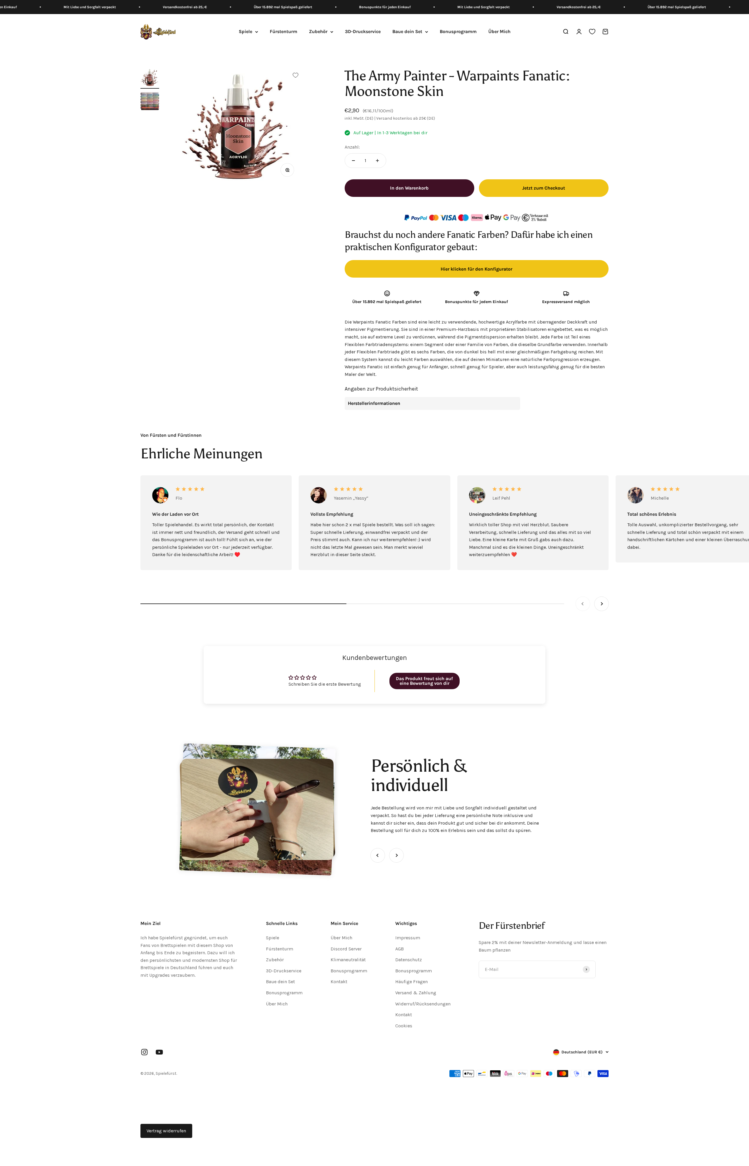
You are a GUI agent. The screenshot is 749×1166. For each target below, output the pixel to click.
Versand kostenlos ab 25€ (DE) (405, 118)
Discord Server (346, 949)
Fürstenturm (283, 32)
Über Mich (499, 32)
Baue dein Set (407, 32)
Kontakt (339, 981)
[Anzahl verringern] (353, 161)
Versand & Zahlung (415, 992)
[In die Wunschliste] (295, 75)
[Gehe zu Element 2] (149, 102)
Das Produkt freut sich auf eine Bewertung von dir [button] (424, 681)
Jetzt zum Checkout (543, 188)
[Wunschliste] (592, 32)
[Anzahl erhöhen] (377, 161)
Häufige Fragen (411, 981)
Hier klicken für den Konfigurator (476, 269)
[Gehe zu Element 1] (149, 78)
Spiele (245, 32)
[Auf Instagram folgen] (144, 1052)
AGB (399, 949)
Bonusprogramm (458, 32)
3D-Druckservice (363, 32)
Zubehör (318, 32)
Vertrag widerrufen (166, 1131)
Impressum (407, 937)
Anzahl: (352, 147)
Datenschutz (408, 959)
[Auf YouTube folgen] (159, 1052)
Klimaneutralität (348, 959)
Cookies (403, 1026)
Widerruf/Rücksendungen (423, 1004)
